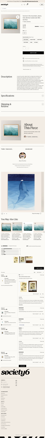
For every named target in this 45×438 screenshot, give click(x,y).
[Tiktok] (16, 385)
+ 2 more (34, 290)
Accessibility (3, 427)
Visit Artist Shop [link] (28, 149)
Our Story (2, 403)
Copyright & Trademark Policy (5, 425)
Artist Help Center (3, 415)
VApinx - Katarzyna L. (27, 21)
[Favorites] (24, 4)
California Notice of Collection (5, 422)
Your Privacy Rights (4, 428)
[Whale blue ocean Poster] (21, 192)
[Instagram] (16, 381)
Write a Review (40, 269)
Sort (34, 272)
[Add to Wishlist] (3, 223)
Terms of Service (3, 423)
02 (4, 213)
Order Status (3, 398)
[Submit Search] (2, 8)
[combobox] (22, 8)
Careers (2, 405)
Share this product (26, 69)
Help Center (3, 393)
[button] (39, 26)
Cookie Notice (3, 420)
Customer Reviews (4, 408)
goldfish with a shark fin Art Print (10, 322)
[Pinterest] (16, 383)
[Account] (21, 4)
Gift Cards (2, 399)
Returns (2, 396)
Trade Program (3, 411)
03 (6, 213)
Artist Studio (3, 416)
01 (2, 213)
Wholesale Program (4, 409)
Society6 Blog (3, 406)
